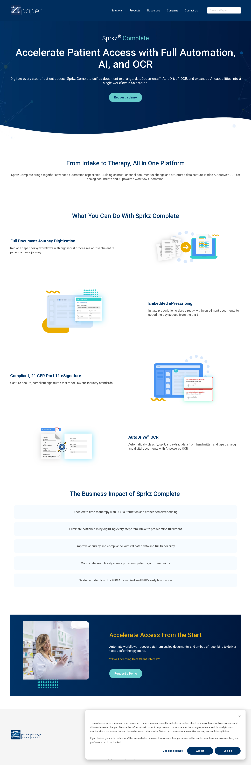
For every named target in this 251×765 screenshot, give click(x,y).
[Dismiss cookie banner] (239, 717)
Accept (200, 750)
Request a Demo (125, 673)
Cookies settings (173, 750)
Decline (228, 750)
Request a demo (125, 97)
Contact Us (191, 10)
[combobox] (224, 10)
